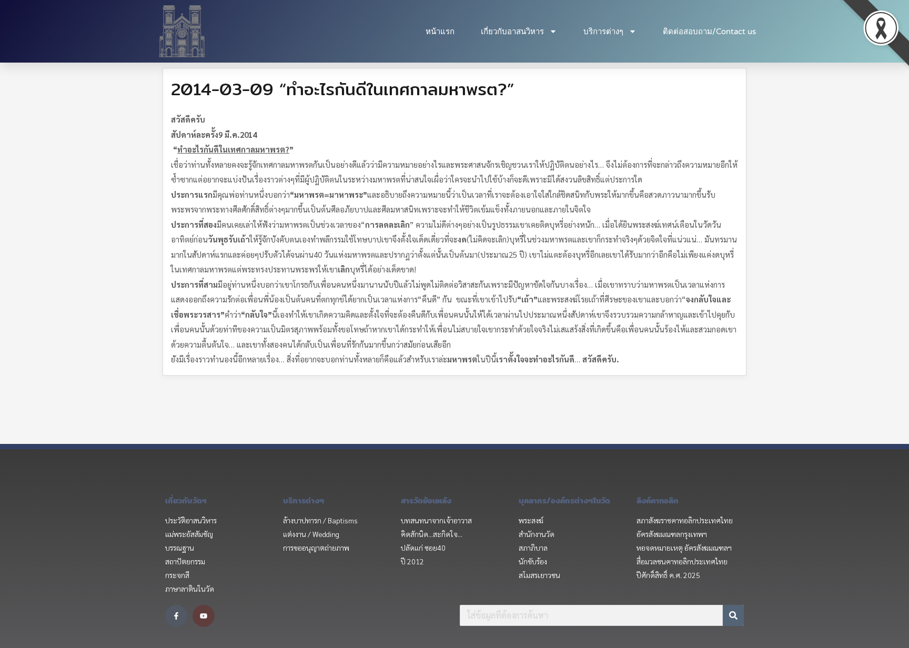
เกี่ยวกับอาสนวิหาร (512, 31)
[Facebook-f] (176, 616)
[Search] (733, 615)
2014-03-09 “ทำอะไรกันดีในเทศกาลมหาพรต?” (342, 89)
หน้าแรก (440, 31)
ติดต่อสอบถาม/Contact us (709, 31)
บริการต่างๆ (603, 31)
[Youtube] (204, 616)
